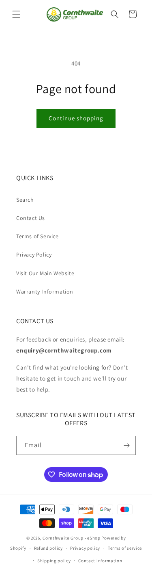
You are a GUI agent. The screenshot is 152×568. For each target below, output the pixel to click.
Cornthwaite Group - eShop (72, 538)
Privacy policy (85, 548)
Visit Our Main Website (45, 273)
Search (25, 199)
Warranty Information (44, 291)
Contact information (100, 561)
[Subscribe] (126, 445)
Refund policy (48, 548)
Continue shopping (76, 118)
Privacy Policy (33, 254)
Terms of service (125, 548)
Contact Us (30, 218)
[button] (16, 14)
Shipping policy (54, 561)
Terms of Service (37, 236)
